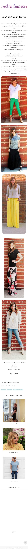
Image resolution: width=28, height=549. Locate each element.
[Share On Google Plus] (15, 386)
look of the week (18, 389)
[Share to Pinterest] (12, 386)
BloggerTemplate (20, 547)
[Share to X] (9, 386)
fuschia (13, 58)
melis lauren (11, 547)
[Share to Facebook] (6, 386)
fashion (3, 389)
